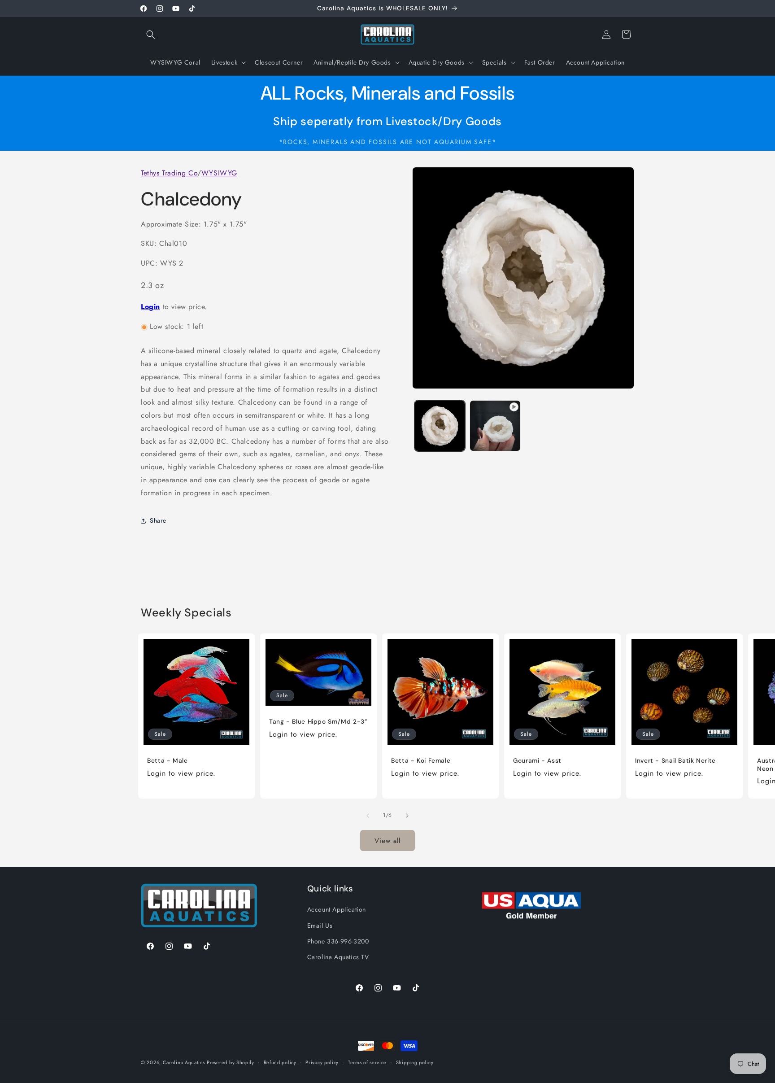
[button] (151, 34)
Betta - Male (167, 760)
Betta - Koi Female (420, 760)
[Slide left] (368, 815)
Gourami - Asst (537, 760)
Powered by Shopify (230, 1062)
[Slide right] (407, 815)
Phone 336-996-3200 (338, 940)
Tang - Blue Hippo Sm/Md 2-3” (318, 722)
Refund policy (280, 1062)
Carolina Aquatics (184, 1062)
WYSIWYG (219, 173)
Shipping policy (415, 1062)
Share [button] (158, 520)
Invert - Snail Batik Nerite (675, 760)
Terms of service (367, 1062)
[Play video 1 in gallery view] (495, 425)
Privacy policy (322, 1062)
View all (387, 840)
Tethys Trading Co (169, 173)
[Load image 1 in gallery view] (439, 425)
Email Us (320, 925)
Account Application (336, 909)
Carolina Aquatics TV (338, 956)
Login (150, 307)
